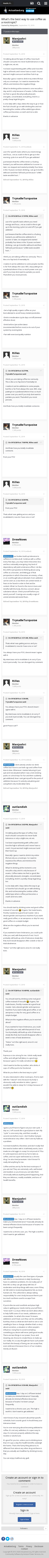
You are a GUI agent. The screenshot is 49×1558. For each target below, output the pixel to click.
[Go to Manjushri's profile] (6, 40)
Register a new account (24, 1504)
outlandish (19, 807)
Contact (24, 1549)
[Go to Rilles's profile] (6, 137)
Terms (21, 1546)
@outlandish (8, 1219)
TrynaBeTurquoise (24, 198)
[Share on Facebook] (3, 1539)
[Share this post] (43, 54)
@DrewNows (9, 765)
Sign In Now (24, 1519)
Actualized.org (10, 1546)
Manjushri (14, 25)
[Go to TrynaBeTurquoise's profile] (6, 200)
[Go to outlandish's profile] (6, 808)
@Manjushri (8, 556)
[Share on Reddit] (12, 1538)
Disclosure (38, 1546)
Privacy (29, 1546)
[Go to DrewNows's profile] (6, 541)
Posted (14, 54)
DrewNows (19, 539)
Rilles (16, 135)
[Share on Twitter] (8, 1539)
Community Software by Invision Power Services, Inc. (24, 1554)
